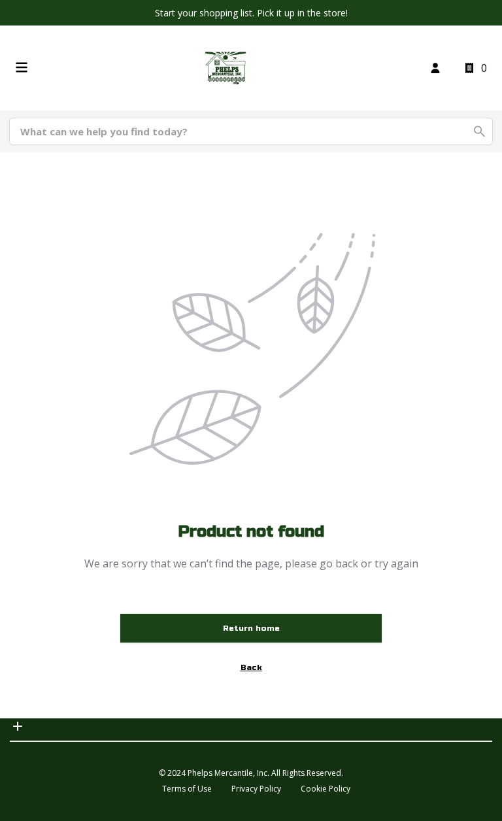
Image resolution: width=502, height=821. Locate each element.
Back (251, 667)
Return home (251, 628)
